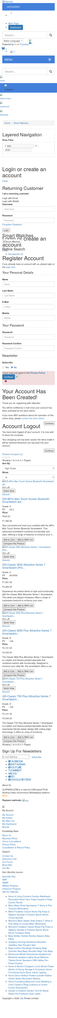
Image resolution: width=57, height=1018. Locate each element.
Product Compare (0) (12, 454)
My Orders (7, 817)
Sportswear (31, 905)
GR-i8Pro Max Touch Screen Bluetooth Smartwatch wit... (25, 500)
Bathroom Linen (33, 981)
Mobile (5, 313)
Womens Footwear (17, 926)
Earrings (22, 941)
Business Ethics (9, 838)
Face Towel (30, 899)
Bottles (17, 935)
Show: (5, 472)
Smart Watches (21, 122)
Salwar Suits (29, 920)
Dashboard (15, 27)
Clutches (12, 951)
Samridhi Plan (9, 876)
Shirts (23, 905)
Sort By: (6, 463)
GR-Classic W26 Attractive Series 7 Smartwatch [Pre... (23, 565)
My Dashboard (9, 823)
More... (5, 795)
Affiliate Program (10, 885)
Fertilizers (23, 993)
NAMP (5, 882)
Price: (5, 512)
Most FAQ (7, 864)
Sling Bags (22, 951)
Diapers (41, 935)
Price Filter (8, 139)
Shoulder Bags (35, 951)
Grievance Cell (9, 858)
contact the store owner (33, 418)
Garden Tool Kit (34, 990)
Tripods (12, 960)
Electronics (13, 954)
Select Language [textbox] (12, 40)
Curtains (27, 896)
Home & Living (15, 896)
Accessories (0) (15, 253)
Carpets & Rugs (44, 899)
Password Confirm (11, 343)
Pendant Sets (29, 944)
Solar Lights (34, 993)
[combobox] (12, 40)
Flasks (51, 966)
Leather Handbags (23, 948)
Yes (7, 367)
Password (7, 215)
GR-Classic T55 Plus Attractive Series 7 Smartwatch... (26, 697)
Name (5, 279)
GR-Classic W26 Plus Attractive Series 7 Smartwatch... (27, 631)
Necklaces (31, 941)
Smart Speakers (24, 960)
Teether (24, 935)
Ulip (21, 998)
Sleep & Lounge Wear (23, 923)
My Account (8, 814)
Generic (6, 494)
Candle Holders (44, 975)
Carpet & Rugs (21, 984)
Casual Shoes (30, 911)
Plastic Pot (13, 993)
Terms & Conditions (11, 841)
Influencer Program (11, 888)
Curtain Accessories (18, 987)
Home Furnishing (16, 981)
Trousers (12, 908)
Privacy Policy (9, 844)
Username (7, 204)
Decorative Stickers (31, 978)
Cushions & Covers (38, 984)
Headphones (45, 954)
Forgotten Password (12, 224)
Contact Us (7, 855)
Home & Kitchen (16, 966)
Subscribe (7, 362)
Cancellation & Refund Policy (16, 847)
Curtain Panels (15, 902)
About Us (6, 835)
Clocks (11, 978)
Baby (10, 935)
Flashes (19, 963)
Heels (27, 932)
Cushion (36, 896)
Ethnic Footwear (16, 932)
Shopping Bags (39, 948)
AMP (4, 879)
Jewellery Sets (15, 944)
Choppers (29, 966)
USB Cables (38, 960)
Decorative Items (16, 899)
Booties (32, 935)
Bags (10, 948)
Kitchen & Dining (16, 969)
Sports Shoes (42, 914)
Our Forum (7, 861)
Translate (24, 44)
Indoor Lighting (39, 972)
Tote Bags (48, 951)
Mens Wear (13, 905)
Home (7, 122)
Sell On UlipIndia (10, 891)
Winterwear (22, 908)
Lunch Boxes (41, 966)
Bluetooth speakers (17, 957)
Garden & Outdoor (17, 990)
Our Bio (6, 868)
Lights (30, 957)
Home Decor (25, 972)
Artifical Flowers (28, 975)
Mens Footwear (15, 911)
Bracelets (41, 941)
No (15, 367)
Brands (5, 826)
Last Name (7, 290)
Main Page (13, 23)
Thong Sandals (15, 917)
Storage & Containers (35, 969)
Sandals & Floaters (26, 914)
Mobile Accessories (28, 954)
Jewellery (12, 941)
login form (11, 267)
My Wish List (8, 820)
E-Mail (5, 301)
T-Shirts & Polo (45, 905)
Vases (18, 978)
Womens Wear (15, 920)
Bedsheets (45, 896)
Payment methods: (12, 800)
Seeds (45, 990)
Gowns (39, 920)
